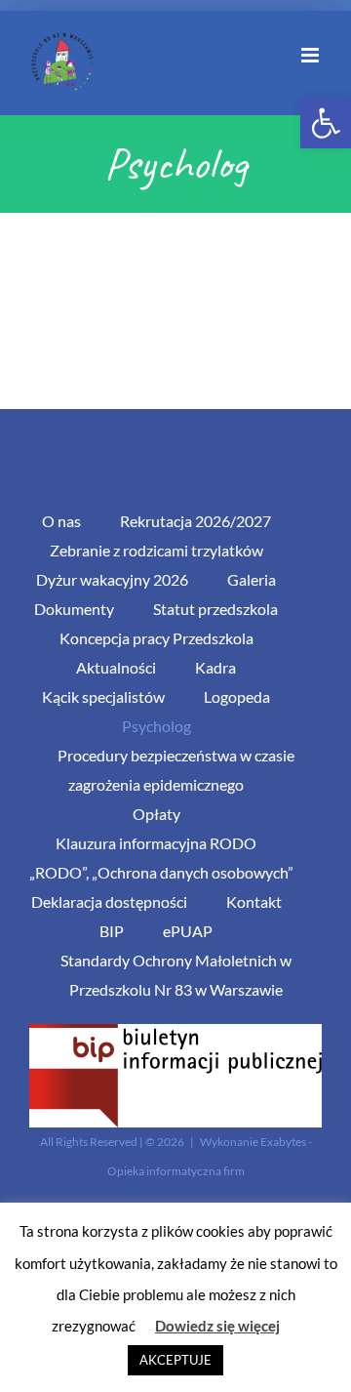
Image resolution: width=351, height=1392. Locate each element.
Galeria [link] (251, 579)
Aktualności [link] (116, 667)
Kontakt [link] (254, 901)
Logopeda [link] (237, 696)
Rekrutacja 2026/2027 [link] (195, 521)
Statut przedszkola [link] (215, 608)
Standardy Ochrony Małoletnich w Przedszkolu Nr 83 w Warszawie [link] (176, 975)
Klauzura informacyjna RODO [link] (156, 843)
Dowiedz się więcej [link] (217, 1325)
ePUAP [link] (188, 930)
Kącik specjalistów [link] (103, 696)
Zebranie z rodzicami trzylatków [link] (156, 550)
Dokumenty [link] (74, 608)
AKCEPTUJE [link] (175, 1360)
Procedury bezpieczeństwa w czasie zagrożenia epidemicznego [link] (176, 770)
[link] (325, 123)
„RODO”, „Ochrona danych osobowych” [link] (161, 872)
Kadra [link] (215, 667)
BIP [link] (111, 930)
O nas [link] (61, 521)
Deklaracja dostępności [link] (109, 901)
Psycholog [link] (156, 725)
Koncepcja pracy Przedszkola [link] (156, 638)
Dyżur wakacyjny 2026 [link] (112, 579)
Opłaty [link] (156, 813)
